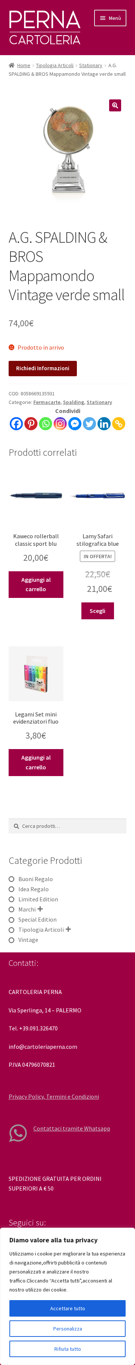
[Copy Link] (118, 423)
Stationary (90, 65)
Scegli (97, 610)
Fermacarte (46, 402)
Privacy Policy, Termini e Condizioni (54, 1096)
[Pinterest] (31, 423)
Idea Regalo (33, 889)
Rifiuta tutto (67, 1348)
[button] (115, 105)
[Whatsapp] (45, 423)
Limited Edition (38, 899)
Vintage (28, 939)
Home (23, 65)
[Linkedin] (104, 423)
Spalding (73, 402)
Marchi (27, 909)
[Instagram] (60, 423)
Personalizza (67, 1328)
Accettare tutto (67, 1308)
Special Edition (37, 919)
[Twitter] (89, 423)
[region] (67, 1296)
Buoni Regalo (35, 879)
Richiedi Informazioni (42, 368)
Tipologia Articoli (55, 65)
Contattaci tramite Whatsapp (71, 1128)
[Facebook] (16, 423)
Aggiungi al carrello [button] (36, 584)
